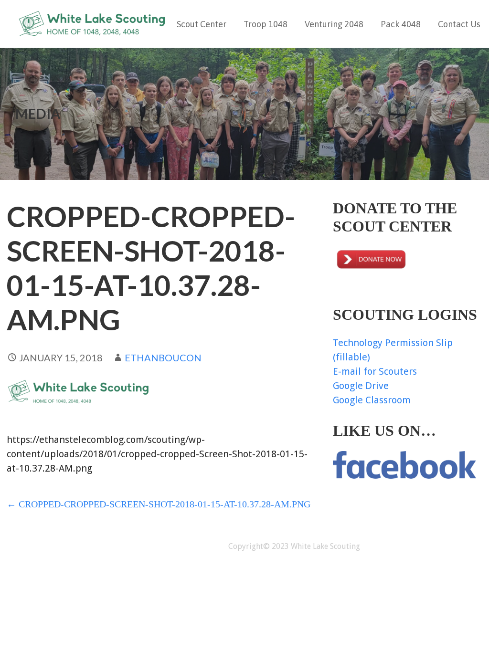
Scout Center (201, 24)
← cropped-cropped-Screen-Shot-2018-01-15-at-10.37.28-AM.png (158, 504)
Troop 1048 (265, 24)
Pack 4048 (401, 24)
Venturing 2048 (334, 24)
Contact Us (459, 24)
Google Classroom (372, 400)
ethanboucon (163, 357)
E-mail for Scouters (375, 371)
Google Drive (361, 385)
